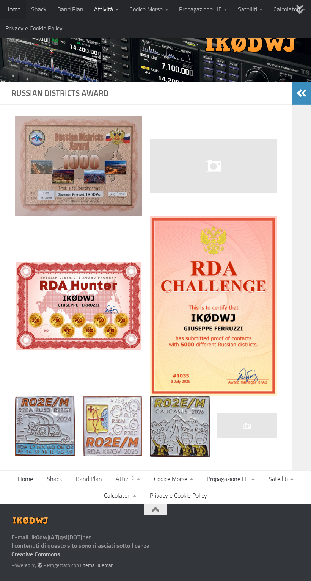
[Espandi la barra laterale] (301, 93)
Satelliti (247, 9)
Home (12, 9)
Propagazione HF (200, 9)
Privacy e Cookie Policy (34, 28)
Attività (103, 9)
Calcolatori (117, 495)
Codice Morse (146, 9)
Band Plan (70, 9)
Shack (39, 9)
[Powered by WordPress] (40, 565)
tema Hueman (98, 565)
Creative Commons (35, 554)
